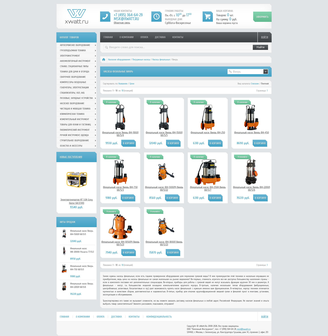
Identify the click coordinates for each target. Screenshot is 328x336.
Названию (122, 83)
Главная (108, 37)
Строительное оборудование (74, 140)
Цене (132, 83)
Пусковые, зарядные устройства (76, 98)
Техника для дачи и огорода (74, 71)
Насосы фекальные (161, 59)
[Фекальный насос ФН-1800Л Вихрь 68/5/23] (164, 235)
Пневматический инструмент (75, 129)
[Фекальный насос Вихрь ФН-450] (251, 129)
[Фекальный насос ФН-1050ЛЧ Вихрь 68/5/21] (120, 238)
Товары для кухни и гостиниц (75, 124)
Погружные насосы (141, 59)
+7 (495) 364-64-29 (128, 14)
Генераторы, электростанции (74, 87)
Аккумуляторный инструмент (75, 61)
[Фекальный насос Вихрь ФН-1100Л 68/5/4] (120, 129)
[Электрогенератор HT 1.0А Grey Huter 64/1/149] (76, 180)
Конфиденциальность (159, 316)
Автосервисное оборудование (75, 45)
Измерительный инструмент (74, 119)
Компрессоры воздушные (73, 82)
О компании (127, 37)
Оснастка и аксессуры (71, 145)
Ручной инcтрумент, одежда (74, 135)
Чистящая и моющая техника (75, 108)
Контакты (177, 37)
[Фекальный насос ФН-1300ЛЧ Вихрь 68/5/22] (164, 180)
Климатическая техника (72, 114)
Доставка (160, 37)
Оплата (144, 37)
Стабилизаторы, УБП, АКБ (72, 92)
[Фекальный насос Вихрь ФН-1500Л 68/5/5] (164, 129)
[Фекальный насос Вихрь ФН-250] (208, 129)
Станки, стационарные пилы (74, 66)
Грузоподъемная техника (73, 50)
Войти (264, 37)
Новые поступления (71, 157)
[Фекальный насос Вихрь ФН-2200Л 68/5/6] (251, 184)
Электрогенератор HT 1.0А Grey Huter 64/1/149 (76, 201)
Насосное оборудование (119, 59)
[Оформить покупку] (262, 17)
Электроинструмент (70, 55)
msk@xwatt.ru (126, 18)
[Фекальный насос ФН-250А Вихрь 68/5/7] (208, 184)
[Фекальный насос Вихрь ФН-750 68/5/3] (120, 184)
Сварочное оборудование (73, 77)
